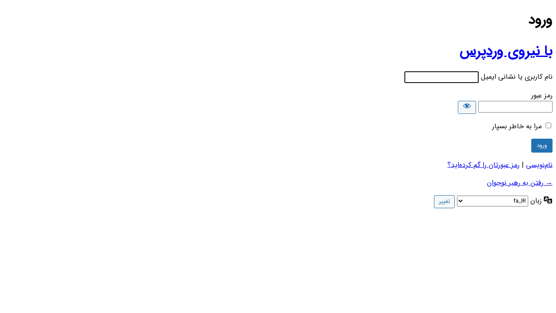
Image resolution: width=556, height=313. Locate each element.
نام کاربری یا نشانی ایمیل (517, 76)
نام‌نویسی (539, 165)
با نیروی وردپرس (506, 51)
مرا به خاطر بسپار (517, 126)
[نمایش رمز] (467, 107)
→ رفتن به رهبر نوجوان (520, 182)
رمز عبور (542, 95)
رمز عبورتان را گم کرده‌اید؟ (483, 165)
